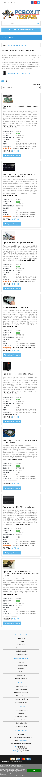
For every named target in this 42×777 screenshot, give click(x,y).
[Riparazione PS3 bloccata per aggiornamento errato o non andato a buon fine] (9, 167)
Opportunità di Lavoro (21, 726)
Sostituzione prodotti (21, 654)
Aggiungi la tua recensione (27, 148)
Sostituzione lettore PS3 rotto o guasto (17, 307)
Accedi (21, 641)
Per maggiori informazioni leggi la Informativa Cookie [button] (13, 775)
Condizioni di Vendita (22, 686)
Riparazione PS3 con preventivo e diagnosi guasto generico (20, 107)
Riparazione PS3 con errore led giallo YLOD (18, 374)
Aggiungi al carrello (13, 155)
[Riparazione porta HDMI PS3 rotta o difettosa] (8, 499)
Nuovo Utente (21, 638)
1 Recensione (15, 148)
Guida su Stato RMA (21, 723)
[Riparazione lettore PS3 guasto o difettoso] (9, 235)
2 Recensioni (15, 216)
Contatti (21, 668)
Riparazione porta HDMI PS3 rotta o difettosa (18, 507)
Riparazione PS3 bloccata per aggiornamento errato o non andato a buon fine (18, 175)
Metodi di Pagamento (21, 689)
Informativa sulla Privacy (21, 699)
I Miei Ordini (21, 644)
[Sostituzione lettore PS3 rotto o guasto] (9, 300)
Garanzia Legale (21, 696)
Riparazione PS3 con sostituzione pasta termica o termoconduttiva (20, 441)
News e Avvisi (21, 713)
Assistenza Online (21, 665)
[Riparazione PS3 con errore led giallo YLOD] (7, 366)
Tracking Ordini (21, 648)
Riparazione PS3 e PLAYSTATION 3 (19, 73)
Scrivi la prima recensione (10, 414)
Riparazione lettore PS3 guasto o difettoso (18, 243)
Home (4, 45)
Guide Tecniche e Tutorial (21, 716)
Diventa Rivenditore (21, 678)
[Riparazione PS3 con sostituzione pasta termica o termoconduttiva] (9, 433)
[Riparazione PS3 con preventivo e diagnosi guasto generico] (8, 98)
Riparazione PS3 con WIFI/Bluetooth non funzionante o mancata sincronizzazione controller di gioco (21, 574)
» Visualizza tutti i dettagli (10, 127)
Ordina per (37, 84)
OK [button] (34, 770)
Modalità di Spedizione (21, 692)
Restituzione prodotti (22, 651)
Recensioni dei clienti (21, 710)
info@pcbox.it (23, 740)
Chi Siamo (22, 672)
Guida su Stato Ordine (21, 720)
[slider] (7, 148)
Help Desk (21, 662)
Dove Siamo (21, 675)
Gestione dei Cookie (21, 702)
